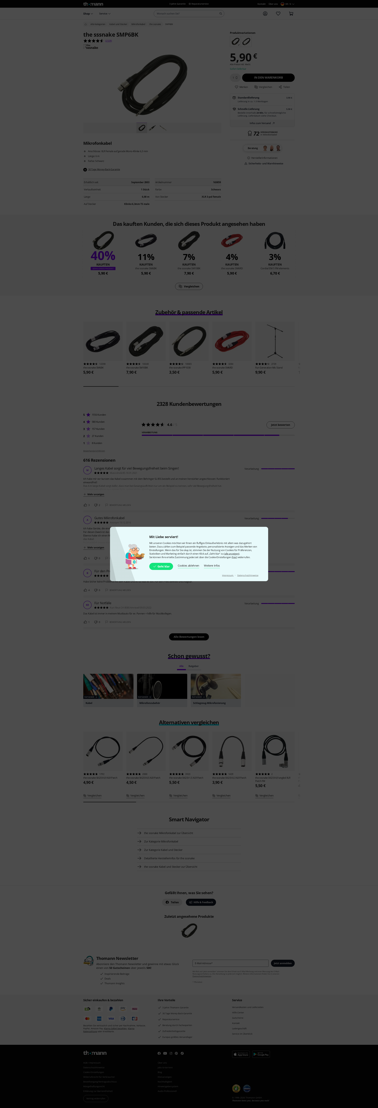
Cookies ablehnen (188, 565)
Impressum (228, 575)
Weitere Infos (212, 565)
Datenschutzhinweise (247, 575)
